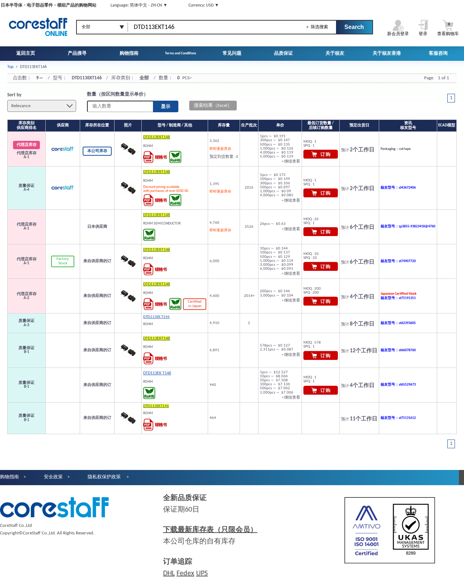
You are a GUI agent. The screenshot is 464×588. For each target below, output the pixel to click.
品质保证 (283, 53)
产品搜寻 (77, 53)
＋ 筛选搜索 (316, 26)
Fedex (185, 573)
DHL (169, 573)
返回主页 (25, 53)
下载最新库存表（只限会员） (210, 530)
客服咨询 (438, 53)
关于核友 (335, 53)
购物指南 (129, 53)
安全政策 (53, 477)
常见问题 (232, 53)
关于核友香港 (387, 53)
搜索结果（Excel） (213, 105)
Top (10, 67)
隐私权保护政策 (105, 477)
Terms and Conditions (180, 53)
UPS (202, 573)
